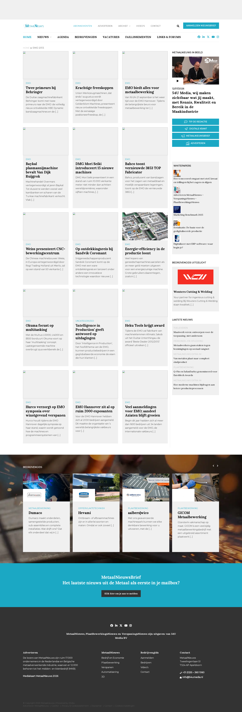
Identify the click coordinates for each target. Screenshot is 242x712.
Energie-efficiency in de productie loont (145, 251)
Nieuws (43, 37)
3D (103, 676)
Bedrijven (146, 662)
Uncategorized (84, 321)
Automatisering (110, 672)
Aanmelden (147, 658)
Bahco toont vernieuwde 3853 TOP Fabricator (143, 168)
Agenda (63, 37)
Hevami (84, 513)
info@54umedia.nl (193, 677)
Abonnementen (82, 26)
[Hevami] (84, 495)
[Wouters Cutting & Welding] (196, 288)
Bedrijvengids (86, 37)
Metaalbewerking (40, 508)
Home (27, 37)
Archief (123, 26)
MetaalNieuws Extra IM (187, 354)
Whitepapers (182, 165)
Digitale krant (198, 128)
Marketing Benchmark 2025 (188, 214)
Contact (155, 26)
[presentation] (213, 466)
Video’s (140, 26)
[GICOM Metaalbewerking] (183, 495)
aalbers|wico (138, 513)
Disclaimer (96, 706)
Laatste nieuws (182, 319)
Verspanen (107, 667)
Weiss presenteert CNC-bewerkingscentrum (45, 251)
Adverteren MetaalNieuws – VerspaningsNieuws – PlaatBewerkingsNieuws (188, 199)
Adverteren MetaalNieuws (36, 706)
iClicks (72, 703)
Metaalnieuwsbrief (198, 136)
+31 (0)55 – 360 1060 (193, 672)
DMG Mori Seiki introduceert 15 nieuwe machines (94, 168)
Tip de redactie (198, 121)
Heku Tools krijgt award (145, 325)
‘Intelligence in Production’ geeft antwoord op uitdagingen (89, 331)
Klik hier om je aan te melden (121, 593)
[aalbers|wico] (134, 495)
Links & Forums (169, 37)
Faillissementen (138, 37)
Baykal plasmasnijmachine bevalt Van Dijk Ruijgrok (42, 170)
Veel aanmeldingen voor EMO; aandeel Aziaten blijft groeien (142, 411)
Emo (28, 83)
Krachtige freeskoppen (94, 88)
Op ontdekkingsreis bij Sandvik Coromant (94, 251)
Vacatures (111, 37)
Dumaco (35, 513)
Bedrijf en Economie (112, 658)
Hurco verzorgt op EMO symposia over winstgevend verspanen (46, 411)
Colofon (55, 706)
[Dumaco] (34, 495)
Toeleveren (181, 328)
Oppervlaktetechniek (91, 508)
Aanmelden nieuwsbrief (201, 25)
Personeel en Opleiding (188, 341)
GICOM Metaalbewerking (192, 515)
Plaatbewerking (184, 367)
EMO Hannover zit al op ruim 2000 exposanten (95, 409)
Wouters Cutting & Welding (193, 291)
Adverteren (105, 26)
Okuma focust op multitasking (40, 327)
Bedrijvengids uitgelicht (189, 262)
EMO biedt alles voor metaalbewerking (142, 90)
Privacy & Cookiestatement (75, 706)
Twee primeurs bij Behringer (41, 90)
